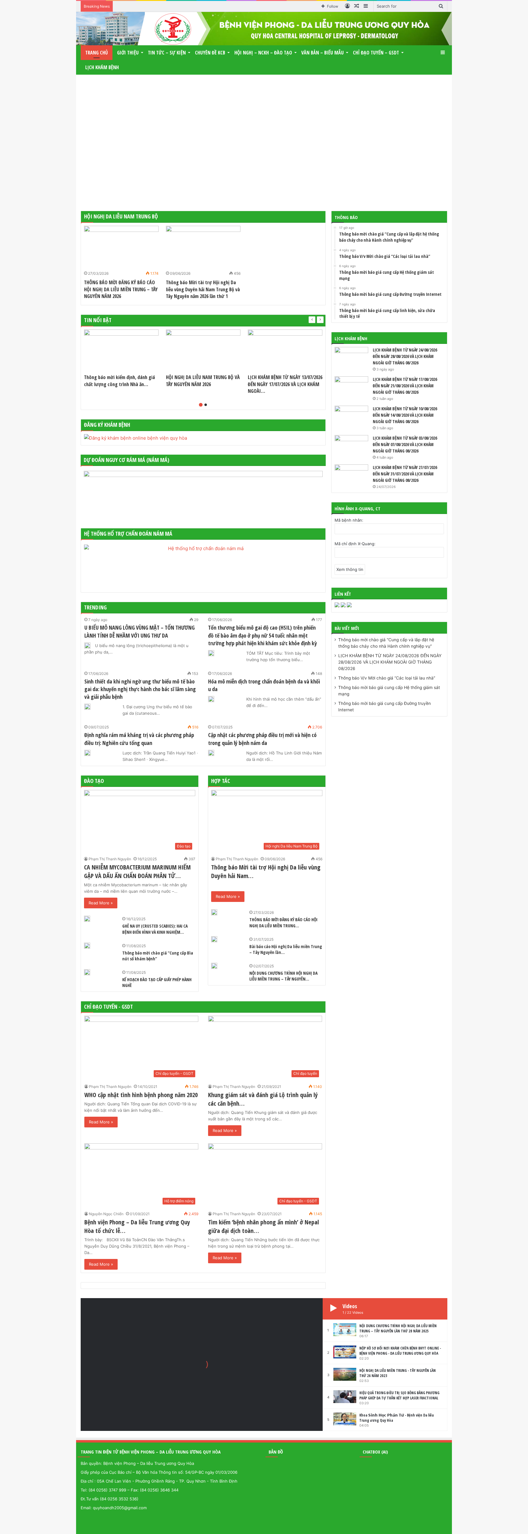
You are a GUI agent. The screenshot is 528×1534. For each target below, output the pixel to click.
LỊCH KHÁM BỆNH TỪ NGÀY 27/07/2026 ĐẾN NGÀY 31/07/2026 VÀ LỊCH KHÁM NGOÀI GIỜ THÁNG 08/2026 (405, 473)
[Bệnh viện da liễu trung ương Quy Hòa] (264, 28)
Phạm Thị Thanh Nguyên (110, 859)
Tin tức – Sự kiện (167, 52)
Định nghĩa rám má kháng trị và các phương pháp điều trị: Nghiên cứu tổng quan (139, 738)
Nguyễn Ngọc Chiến (106, 1214)
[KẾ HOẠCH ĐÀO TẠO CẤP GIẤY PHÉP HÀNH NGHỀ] (87, 972)
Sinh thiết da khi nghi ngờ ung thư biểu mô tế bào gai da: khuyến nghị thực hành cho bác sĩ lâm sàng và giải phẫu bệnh (140, 689)
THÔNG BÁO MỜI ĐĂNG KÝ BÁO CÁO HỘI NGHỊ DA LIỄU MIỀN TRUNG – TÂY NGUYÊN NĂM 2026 (121, 289)
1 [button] (201, 405)
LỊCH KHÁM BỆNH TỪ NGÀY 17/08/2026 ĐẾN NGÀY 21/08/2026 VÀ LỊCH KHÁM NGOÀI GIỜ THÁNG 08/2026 (405, 385)
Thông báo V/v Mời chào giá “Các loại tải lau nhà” (386, 678)
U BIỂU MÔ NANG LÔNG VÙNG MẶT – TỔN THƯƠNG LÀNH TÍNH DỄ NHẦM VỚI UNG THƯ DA (139, 631)
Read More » (101, 902)
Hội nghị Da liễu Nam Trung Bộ (121, 216)
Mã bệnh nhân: (349, 520)
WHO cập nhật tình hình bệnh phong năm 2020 (141, 1095)
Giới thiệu (128, 52)
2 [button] (205, 405)
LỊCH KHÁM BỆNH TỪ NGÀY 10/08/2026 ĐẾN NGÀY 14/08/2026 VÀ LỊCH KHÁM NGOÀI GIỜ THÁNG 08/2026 (405, 415)
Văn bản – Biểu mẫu (322, 52)
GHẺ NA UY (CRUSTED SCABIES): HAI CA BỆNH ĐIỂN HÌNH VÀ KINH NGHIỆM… (155, 929)
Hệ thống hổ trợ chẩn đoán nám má (128, 533)
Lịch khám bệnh (102, 67)
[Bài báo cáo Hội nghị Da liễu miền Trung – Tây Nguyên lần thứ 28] (214, 939)
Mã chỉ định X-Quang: (355, 543)
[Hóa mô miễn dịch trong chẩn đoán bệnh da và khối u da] (211, 699)
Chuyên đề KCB (210, 52)
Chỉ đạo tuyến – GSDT (376, 52)
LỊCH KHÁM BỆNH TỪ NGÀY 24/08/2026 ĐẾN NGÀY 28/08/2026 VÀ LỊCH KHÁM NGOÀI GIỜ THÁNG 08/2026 (405, 356)
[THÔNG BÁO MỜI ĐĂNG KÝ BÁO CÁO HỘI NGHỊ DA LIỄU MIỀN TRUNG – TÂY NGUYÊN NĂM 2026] (121, 247)
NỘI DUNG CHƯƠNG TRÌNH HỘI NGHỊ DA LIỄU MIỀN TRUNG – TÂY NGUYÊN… (283, 976)
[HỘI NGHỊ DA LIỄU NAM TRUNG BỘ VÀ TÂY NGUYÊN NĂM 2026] (203, 351)
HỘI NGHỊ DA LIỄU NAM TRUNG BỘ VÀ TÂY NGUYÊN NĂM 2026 (203, 380)
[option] (121, 264)
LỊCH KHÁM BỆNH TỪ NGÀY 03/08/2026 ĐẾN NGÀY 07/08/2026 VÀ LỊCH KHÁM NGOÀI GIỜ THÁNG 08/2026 (405, 444)
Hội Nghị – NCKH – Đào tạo (263, 52)
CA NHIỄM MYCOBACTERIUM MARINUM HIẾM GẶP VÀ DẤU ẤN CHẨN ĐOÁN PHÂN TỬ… (137, 871)
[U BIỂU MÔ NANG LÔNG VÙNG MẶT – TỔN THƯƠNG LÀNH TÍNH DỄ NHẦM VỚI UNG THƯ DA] (87, 645)
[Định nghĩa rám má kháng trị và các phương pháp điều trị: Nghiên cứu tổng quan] (87, 753)
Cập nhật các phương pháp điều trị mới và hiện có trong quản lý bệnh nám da (262, 738)
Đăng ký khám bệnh (107, 424)
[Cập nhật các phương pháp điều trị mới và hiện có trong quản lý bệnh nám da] (211, 753)
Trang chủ (96, 52)
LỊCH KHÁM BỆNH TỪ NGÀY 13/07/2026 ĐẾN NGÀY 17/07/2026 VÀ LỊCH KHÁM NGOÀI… (285, 384)
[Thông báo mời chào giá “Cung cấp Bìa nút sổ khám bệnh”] (87, 946)
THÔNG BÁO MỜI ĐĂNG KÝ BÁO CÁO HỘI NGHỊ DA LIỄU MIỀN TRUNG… (283, 923)
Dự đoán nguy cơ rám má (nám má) (126, 460)
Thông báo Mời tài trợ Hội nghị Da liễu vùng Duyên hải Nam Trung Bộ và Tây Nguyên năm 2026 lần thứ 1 (203, 289)
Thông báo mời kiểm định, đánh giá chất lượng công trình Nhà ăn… (119, 380)
